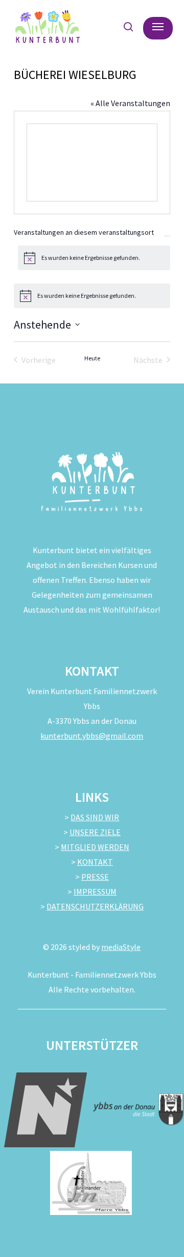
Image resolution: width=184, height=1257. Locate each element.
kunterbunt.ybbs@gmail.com (91, 736)
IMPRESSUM (95, 891)
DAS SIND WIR (95, 817)
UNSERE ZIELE (95, 832)
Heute (92, 358)
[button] (158, 27)
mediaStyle (121, 947)
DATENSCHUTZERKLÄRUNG (95, 906)
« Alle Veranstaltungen (130, 103)
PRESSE (95, 876)
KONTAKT (95, 862)
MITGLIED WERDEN (95, 847)
